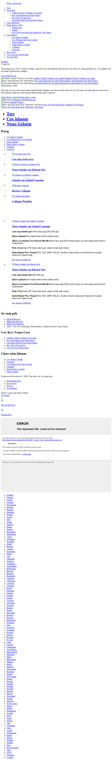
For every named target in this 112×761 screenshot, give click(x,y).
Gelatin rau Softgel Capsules (28, 180)
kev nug (15, 259)
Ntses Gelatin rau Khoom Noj (28, 169)
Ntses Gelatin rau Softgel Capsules (31, 226)
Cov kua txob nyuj (22, 159)
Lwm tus (16, 50)
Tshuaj (15, 30)
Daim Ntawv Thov (15, 25)
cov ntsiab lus (25, 259)
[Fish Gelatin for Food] (26, 264)
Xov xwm (11, 52)
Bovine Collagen (21, 190)
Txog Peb (11, 10)
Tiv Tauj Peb (12, 57)
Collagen (16, 47)
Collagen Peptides (22, 201)
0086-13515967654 (15, 324)
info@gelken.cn (13, 319)
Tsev (9, 8)
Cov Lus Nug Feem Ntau (18, 54)
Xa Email (5, 395)
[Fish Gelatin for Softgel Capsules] (28, 221)
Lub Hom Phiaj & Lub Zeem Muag (27, 20)
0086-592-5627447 (15, 321)
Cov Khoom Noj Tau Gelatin (24, 40)
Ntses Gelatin (18, 42)
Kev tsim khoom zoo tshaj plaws (26, 15)
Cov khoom (12, 35)
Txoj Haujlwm (13, 23)
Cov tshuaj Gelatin (20, 37)
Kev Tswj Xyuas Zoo (21, 18)
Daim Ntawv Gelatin (21, 45)
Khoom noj (17, 27)
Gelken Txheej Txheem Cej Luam (27, 13)
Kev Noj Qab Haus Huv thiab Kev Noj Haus (31, 32)
